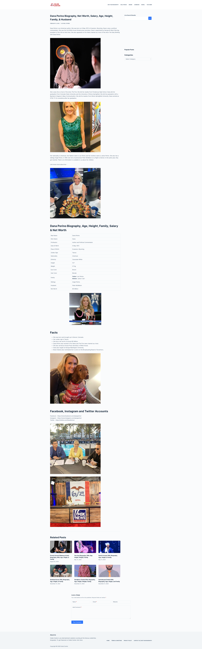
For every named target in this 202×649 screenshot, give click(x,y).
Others (68, 23)
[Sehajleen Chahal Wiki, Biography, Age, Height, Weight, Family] (85, 571)
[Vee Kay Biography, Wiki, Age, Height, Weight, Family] (85, 547)
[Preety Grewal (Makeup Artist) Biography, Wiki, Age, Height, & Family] (61, 547)
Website (115, 602)
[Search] (150, 18)
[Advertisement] (138, 34)
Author (63, 23)
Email (95, 602)
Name (75, 602)
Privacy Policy (128, 640)
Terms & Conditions (116, 640)
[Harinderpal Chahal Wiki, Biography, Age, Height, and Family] (109, 571)
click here (79, 640)
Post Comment (77, 622)
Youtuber (149, 4)
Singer (130, 4)
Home (108, 640)
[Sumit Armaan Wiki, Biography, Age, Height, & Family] (109, 547)
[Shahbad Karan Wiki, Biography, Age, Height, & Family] (61, 571)
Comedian (136, 4)
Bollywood (124, 4)
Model (143, 4)
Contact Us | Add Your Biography (143, 640)
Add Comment (77, 607)
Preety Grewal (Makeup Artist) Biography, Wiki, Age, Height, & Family (59, 557)
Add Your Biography (113, 4)
